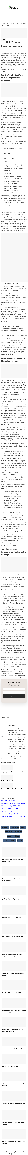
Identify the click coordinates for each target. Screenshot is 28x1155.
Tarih (3, 39)
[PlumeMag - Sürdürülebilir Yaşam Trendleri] (14, 8)
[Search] (25, 8)
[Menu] (3, 8)
